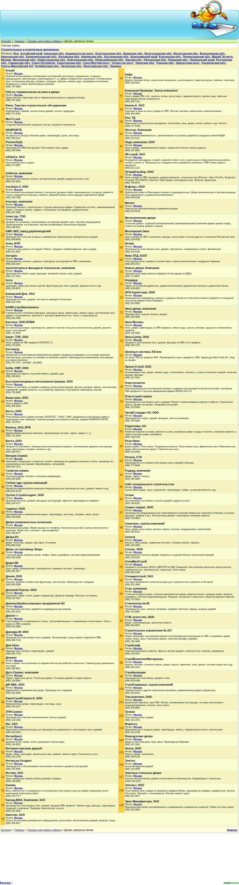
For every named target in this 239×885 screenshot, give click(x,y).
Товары (19, 41)
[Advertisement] (96, 24)
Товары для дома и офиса (44, 41)
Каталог (6, 41)
